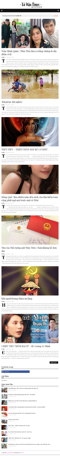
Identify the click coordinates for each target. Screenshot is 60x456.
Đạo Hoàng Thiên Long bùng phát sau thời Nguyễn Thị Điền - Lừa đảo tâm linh (26, 407)
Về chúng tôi (4, 380)
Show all (56, 15)
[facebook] (15, 371)
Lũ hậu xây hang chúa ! (13, 419)
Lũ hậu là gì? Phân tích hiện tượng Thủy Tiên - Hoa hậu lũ (21, 394)
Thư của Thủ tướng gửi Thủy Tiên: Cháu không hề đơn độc (29, 249)
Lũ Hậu (3, 57)
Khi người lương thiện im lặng (16, 298)
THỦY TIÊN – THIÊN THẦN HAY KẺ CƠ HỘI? (24, 149)
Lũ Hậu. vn (22, 452)
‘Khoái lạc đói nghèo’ (11, 101)
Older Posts (53, 362)
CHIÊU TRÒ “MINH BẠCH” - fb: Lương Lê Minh (25, 346)
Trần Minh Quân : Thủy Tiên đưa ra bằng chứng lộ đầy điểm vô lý (29, 53)
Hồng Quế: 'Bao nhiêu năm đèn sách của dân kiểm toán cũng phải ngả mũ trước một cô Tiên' (29, 198)
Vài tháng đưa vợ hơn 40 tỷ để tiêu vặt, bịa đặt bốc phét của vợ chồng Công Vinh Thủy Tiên (29, 444)
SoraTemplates (9, 452)
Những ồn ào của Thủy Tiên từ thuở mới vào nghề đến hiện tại (22, 400)
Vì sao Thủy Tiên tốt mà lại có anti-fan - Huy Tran (20, 432)
